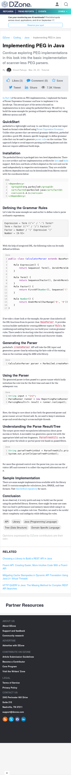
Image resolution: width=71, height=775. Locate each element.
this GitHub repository (26, 488)
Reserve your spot (35, 25)
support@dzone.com (13, 711)
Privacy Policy (9, 687)
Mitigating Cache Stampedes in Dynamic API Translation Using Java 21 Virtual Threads (35, 576)
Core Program (9, 666)
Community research (13, 635)
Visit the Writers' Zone (13, 671)
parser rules (41, 139)
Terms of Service (11, 682)
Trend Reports (26, 11)
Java (26, 37)
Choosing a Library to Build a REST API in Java (27, 558)
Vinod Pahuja (20, 69)
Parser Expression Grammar (50, 129)
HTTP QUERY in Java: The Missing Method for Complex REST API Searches (35, 587)
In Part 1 (7, 98)
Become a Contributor (13, 661)
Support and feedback (13, 630)
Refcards (8, 11)
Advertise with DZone (13, 645)
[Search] (66, 4)
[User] (57, 4)
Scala (65, 160)
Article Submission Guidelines (18, 656)
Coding (17, 37)
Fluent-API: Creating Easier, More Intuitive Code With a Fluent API (35, 566)
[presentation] (38, 190)
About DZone (9, 625)
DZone (6, 37)
